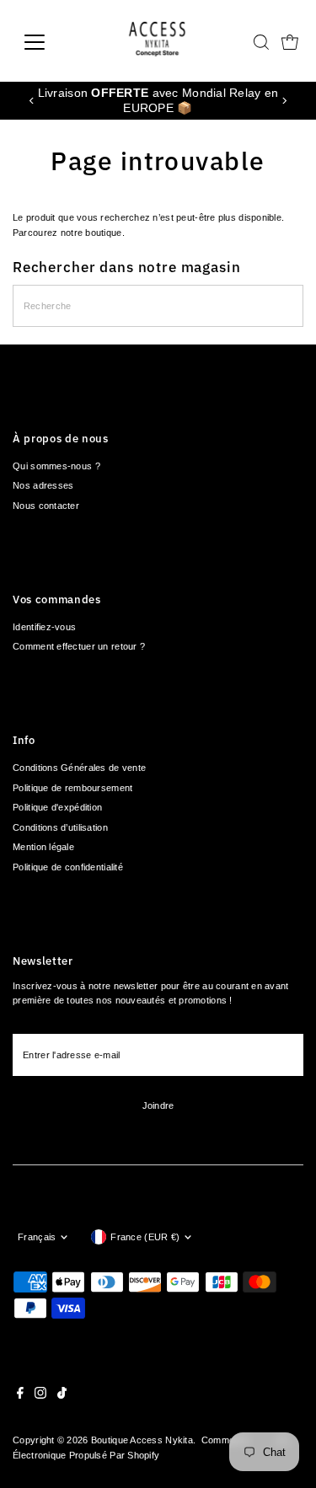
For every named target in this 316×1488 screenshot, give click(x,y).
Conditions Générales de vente (79, 768)
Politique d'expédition (57, 807)
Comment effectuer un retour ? (79, 646)
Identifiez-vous (44, 627)
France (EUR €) (144, 1237)
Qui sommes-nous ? (56, 466)
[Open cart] (289, 42)
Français (37, 1237)
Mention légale (43, 847)
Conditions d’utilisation (60, 827)
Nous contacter (46, 505)
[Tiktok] (62, 1395)
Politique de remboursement (72, 788)
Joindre (158, 1105)
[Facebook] (20, 1395)
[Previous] (32, 101)
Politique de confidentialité (68, 867)
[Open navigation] (47, 42)
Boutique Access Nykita (142, 1440)
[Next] (284, 101)
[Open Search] (261, 42)
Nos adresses (43, 485)
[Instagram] (40, 1395)
